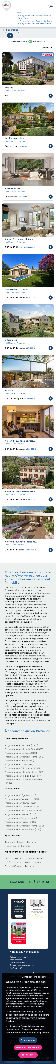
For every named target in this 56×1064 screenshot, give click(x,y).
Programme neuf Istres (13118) (19, 764)
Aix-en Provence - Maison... (20, 239)
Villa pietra (11, 340)
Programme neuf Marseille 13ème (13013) (24, 825)
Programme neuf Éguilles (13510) (20, 795)
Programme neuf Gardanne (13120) (22, 806)
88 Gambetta (12, 188)
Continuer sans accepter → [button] (36, 976)
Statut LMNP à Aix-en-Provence (19, 866)
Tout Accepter (28, 1054)
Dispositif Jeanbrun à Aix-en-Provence (23, 858)
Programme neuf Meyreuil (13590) (21, 803)
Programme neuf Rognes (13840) (21, 818)
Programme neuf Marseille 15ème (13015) (24, 756)
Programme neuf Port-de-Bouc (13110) (23, 776)
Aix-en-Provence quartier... (20, 441)
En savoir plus (28, 1040)
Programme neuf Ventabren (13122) (22, 799)
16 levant (9, 390)
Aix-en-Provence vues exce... (21, 491)
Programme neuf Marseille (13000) (21, 745)
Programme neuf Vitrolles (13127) (20, 814)
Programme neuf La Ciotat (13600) (21, 753)
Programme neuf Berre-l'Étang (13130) (23, 829)
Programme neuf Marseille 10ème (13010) (24, 772)
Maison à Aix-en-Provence (17, 846)
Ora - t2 (9, 87)
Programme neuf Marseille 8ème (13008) (24, 749)
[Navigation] (51, 6)
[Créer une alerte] (10, 35)
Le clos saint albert (15, 138)
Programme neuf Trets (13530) (19, 760)
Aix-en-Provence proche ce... (21, 541)
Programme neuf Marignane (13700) (22, 768)
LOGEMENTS (39, 41)
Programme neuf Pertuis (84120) (20, 822)
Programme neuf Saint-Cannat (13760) (23, 810)
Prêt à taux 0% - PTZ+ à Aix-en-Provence (24, 862)
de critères (12, 30)
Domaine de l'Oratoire (17, 289)
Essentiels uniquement (28, 1047)
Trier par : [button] (45, 47)
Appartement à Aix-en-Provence (20, 842)
